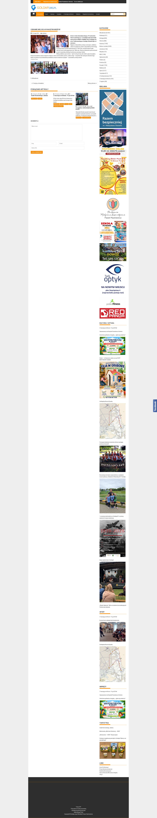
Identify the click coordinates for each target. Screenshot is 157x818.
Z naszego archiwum (69, 14)
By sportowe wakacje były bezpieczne (109, 620)
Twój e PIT (78, 807)
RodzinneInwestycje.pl (105, 771)
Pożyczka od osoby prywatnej (78, 808)
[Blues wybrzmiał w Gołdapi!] (113, 582)
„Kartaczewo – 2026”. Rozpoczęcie (109, 734)
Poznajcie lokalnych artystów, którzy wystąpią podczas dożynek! (111, 443)
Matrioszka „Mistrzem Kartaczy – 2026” (110, 731)
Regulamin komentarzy (88, 14)
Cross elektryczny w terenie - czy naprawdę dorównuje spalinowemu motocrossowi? (59, 1)
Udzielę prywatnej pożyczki (78, 810)
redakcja (44, 33)
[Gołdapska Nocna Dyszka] (113, 421)
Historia (61, 104)
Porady (101, 65)
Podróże (102, 62)
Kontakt (98, 14)
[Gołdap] (33, 13)
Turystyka (59, 14)
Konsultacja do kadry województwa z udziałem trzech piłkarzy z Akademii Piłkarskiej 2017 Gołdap (113, 475)
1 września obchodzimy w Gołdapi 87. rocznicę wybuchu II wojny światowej (111, 517)
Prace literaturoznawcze (106, 769)
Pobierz (102, 59)
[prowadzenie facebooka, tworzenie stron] (113, 318)
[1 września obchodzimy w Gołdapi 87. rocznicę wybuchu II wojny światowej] (113, 538)
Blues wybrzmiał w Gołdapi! (107, 560)
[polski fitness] (113, 307)
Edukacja (102, 35)
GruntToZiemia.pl (104, 767)
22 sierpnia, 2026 (36, 94)
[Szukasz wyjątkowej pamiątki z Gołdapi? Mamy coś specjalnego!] (113, 750)
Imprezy (52, 14)
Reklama (78, 14)
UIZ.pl (101, 774)
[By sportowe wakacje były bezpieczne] (113, 632)
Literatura (102, 49)
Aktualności (40, 14)
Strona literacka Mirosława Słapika (108, 772)
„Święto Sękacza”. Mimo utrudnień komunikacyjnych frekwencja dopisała (113, 606)
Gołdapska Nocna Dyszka (106, 401)
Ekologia (102, 38)
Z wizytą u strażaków (38, 83)
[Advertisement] (96, 7)
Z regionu (102, 81)
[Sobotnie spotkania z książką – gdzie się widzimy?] (113, 346)
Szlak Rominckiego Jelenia (68, 1)
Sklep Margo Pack (78, 812)
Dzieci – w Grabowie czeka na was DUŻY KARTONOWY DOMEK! (110, 359)
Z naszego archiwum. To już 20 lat (108, 328)
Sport (46, 14)
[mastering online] (113, 156)
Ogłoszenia (102, 57)
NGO (101, 54)
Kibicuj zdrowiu (92, 83)
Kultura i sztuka (103, 46)
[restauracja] (113, 261)
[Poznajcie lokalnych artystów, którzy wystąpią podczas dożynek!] (113, 459)
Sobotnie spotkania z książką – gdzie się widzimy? (112, 335)
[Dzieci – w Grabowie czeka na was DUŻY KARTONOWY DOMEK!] (113, 380)
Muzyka (102, 51)
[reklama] (113, 194)
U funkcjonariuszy (86, 117)
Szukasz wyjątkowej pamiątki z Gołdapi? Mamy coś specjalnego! (113, 739)
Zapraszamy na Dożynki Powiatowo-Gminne (111, 331)
